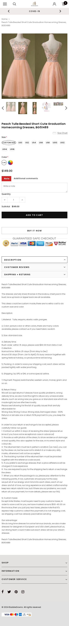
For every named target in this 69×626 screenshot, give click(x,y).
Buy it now (34, 230)
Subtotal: (6, 206)
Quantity (6, 194)
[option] (34, 66)
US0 (20, 142)
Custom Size (8, 142)
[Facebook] (3, 591)
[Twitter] (9, 591)
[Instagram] (22, 591)
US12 (62, 142)
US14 (4, 149)
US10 (55, 142)
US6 (41, 142)
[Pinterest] (16, 591)
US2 (27, 142)
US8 (48, 142)
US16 (12, 149)
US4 (34, 142)
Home (4, 19)
